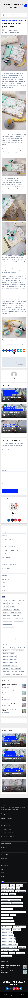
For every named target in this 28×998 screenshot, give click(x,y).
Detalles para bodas (7, 543)
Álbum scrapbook (6, 674)
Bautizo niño (21, 600)
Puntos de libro (6, 572)
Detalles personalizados (8, 627)
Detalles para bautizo (20, 20)
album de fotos (6, 600)
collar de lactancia (7, 609)
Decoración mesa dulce (15, 612)
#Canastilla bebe (7, 32)
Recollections (6, 671)
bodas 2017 (5, 606)
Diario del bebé (5, 553)
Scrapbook (21, 671)
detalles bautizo (6, 615)
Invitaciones (5, 561)
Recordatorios (5, 579)
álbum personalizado (17, 674)
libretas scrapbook (20, 647)
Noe (7, 30)
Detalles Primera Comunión (8, 911)
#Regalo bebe (15, 32)
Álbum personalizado (8, 20)
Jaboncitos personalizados (10, 393)
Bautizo (13, 600)
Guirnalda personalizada (15, 635)
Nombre (4, 470)
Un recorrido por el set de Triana (10, 703)
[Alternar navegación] (2, 6)
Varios (3, 586)
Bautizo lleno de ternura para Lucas (13, 397)
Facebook (10, 344)
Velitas (20, 410)
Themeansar (14, 996)
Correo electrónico (7, 477)
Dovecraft (5, 635)
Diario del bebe (17, 632)
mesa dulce (14, 665)
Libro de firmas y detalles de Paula (11, 697)
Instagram (16, 344)
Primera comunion (15, 668)
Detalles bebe (16, 615)
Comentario (5, 450)
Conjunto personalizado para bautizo (10, 970)
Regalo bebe (14, 671)
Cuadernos (4, 535)
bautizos (5, 603)
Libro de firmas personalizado (9, 659)
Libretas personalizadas (8, 647)
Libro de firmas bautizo (17, 650)
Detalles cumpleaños (7, 621)
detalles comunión (18, 618)
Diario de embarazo (7, 632)
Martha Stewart (6, 665)
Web (3, 483)
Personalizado (6, 668)
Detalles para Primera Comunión (12, 426)
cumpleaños (5, 612)
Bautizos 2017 (12, 603)
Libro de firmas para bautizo (9, 656)
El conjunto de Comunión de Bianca (13, 429)
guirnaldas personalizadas (9, 638)
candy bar (12, 606)
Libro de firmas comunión (8, 653)
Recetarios (4, 575)
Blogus (21, 994)
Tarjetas (4, 583)
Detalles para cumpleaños (8, 546)
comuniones (16, 609)
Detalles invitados (18, 621)
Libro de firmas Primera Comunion (10, 662)
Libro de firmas (7, 395)
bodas (19, 603)
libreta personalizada (8, 644)
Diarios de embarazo (7, 557)
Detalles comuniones (7, 618)
